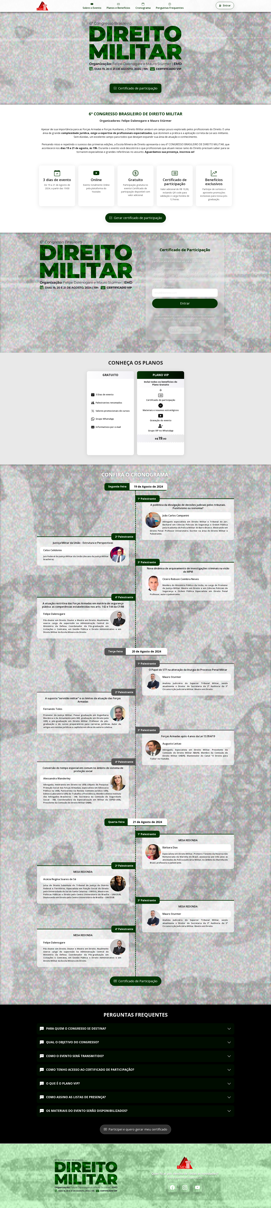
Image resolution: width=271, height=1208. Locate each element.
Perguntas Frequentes (170, 8)
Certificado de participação (137, 88)
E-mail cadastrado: (165, 286)
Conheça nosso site (186, 330)
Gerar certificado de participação (137, 218)
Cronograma (143, 8)
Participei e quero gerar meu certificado (137, 1129)
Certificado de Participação (137, 981)
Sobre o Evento (92, 8)
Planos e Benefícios (118, 8)
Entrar (226, 5)
